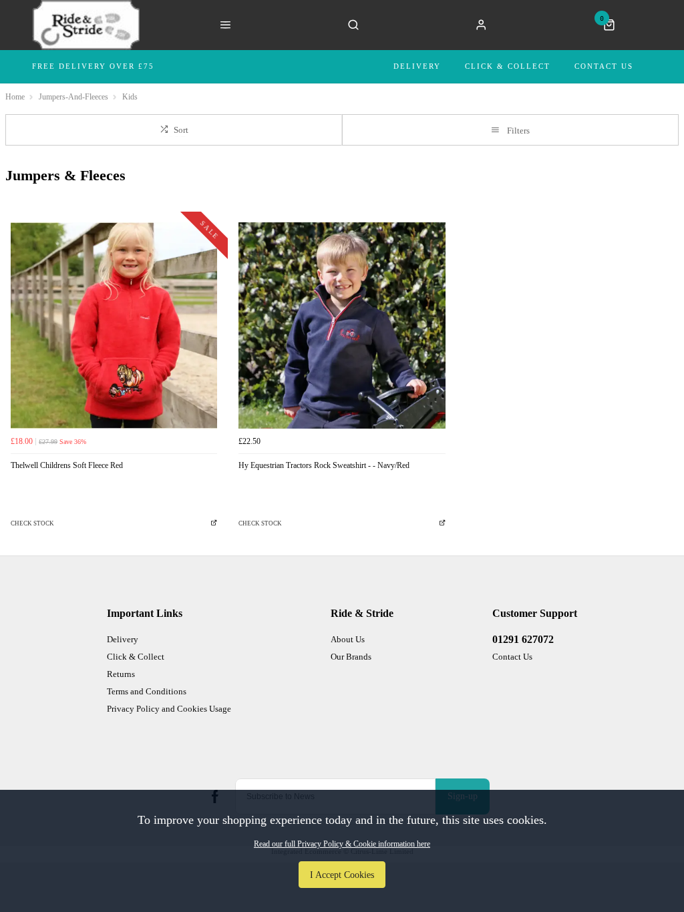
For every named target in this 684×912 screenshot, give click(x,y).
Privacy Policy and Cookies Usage (169, 709)
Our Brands (351, 657)
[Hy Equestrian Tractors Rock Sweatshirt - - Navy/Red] (341, 325)
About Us (348, 639)
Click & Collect (507, 66)
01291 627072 (523, 639)
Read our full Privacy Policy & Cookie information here (342, 844)
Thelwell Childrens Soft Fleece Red (67, 465)
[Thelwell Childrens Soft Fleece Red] (114, 325)
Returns (121, 674)
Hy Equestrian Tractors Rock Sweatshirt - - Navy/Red (323, 465)
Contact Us (603, 66)
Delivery (417, 66)
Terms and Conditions (146, 691)
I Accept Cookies (342, 874)
